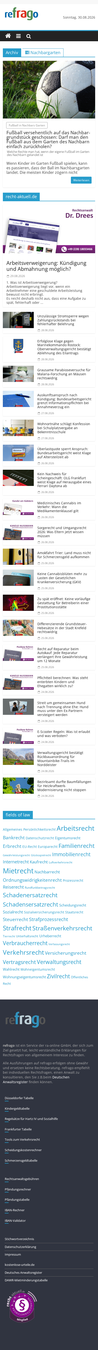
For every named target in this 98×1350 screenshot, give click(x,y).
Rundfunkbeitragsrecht (40, 887)
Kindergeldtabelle (17, 1108)
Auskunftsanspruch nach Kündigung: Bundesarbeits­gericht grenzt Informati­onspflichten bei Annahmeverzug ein (64, 401)
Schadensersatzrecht (30, 904)
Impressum (13, 1254)
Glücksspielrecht (41, 855)
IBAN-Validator (15, 1220)
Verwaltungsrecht (59, 962)
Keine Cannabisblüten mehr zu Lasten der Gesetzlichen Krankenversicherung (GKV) (62, 578)
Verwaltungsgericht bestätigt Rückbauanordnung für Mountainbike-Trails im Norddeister (60, 758)
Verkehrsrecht (23, 952)
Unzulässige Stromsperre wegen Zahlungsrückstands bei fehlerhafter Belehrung (63, 320)
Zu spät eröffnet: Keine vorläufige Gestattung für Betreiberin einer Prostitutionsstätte (63, 603)
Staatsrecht (74, 912)
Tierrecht (9, 936)
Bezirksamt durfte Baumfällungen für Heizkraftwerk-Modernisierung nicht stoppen (64, 785)
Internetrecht (16, 862)
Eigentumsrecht (67, 837)
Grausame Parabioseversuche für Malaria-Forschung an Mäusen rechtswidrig (64, 374)
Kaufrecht (39, 862)
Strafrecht (17, 928)
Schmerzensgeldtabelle (21, 1160)
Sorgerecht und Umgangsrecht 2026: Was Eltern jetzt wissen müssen (61, 532)
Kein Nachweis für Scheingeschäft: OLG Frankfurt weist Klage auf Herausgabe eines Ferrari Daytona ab (64, 480)
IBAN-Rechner (14, 1210)
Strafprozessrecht (48, 919)
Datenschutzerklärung (20, 1247)
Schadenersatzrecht (30, 895)
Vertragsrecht (19, 961)
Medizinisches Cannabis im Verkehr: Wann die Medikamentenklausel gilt (59, 507)
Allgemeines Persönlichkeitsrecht (29, 829)
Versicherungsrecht (65, 953)
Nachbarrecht (47, 872)
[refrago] (8, 36)
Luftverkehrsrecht (60, 862)
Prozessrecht (73, 880)
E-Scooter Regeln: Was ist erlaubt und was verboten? (63, 733)
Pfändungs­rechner (18, 1189)
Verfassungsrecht (59, 944)
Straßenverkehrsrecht (62, 928)
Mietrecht (18, 871)
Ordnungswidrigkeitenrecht (32, 880)
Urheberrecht (50, 935)
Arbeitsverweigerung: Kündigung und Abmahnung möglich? (46, 265)
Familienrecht (77, 846)
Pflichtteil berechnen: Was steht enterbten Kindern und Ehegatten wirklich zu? (62, 681)
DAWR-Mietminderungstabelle (26, 1280)
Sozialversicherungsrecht (44, 912)
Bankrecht (14, 837)
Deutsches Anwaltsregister (23, 1272)
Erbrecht (12, 846)
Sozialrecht (13, 912)
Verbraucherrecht (25, 943)
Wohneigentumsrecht (37, 969)
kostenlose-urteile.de (19, 1264)
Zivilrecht (58, 976)
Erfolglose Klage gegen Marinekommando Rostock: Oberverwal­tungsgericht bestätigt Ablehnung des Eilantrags (64, 347)
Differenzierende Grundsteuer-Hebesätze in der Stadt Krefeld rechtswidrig (62, 628)
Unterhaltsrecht (27, 936)
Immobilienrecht (71, 854)
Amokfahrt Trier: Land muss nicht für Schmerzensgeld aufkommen (64, 555)
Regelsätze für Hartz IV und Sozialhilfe (31, 1119)
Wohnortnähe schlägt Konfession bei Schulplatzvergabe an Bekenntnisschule (63, 428)
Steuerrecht (15, 919)
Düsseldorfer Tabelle (19, 1098)
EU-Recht (29, 847)
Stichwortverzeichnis (19, 1239)
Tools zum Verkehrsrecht (22, 1139)
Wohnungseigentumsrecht (24, 976)
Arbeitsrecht (75, 828)
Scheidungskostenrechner (23, 1150)
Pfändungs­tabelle (17, 1199)
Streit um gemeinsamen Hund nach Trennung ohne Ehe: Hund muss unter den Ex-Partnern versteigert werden (62, 709)
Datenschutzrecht (40, 838)
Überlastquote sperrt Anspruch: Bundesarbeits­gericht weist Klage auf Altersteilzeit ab (64, 453)
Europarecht (48, 847)
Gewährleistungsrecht (16, 855)
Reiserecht (13, 887)
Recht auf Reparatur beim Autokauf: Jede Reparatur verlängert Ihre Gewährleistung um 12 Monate (62, 655)
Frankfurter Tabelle (18, 1129)
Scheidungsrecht (72, 905)
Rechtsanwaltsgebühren (22, 1179)
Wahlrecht (11, 969)
